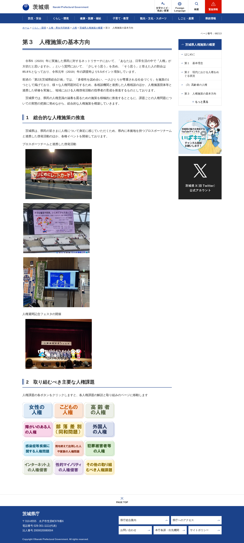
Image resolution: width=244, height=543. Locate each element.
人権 (74, 27)
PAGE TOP (122, 502)
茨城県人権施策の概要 (91, 27)
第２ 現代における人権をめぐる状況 (201, 74)
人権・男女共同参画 (59, 27)
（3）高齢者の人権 (195, 84)
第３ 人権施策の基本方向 (200, 93)
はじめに (189, 54)
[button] (179, 6)
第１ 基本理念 (193, 63)
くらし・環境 (39, 27)
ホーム (25, 27)
